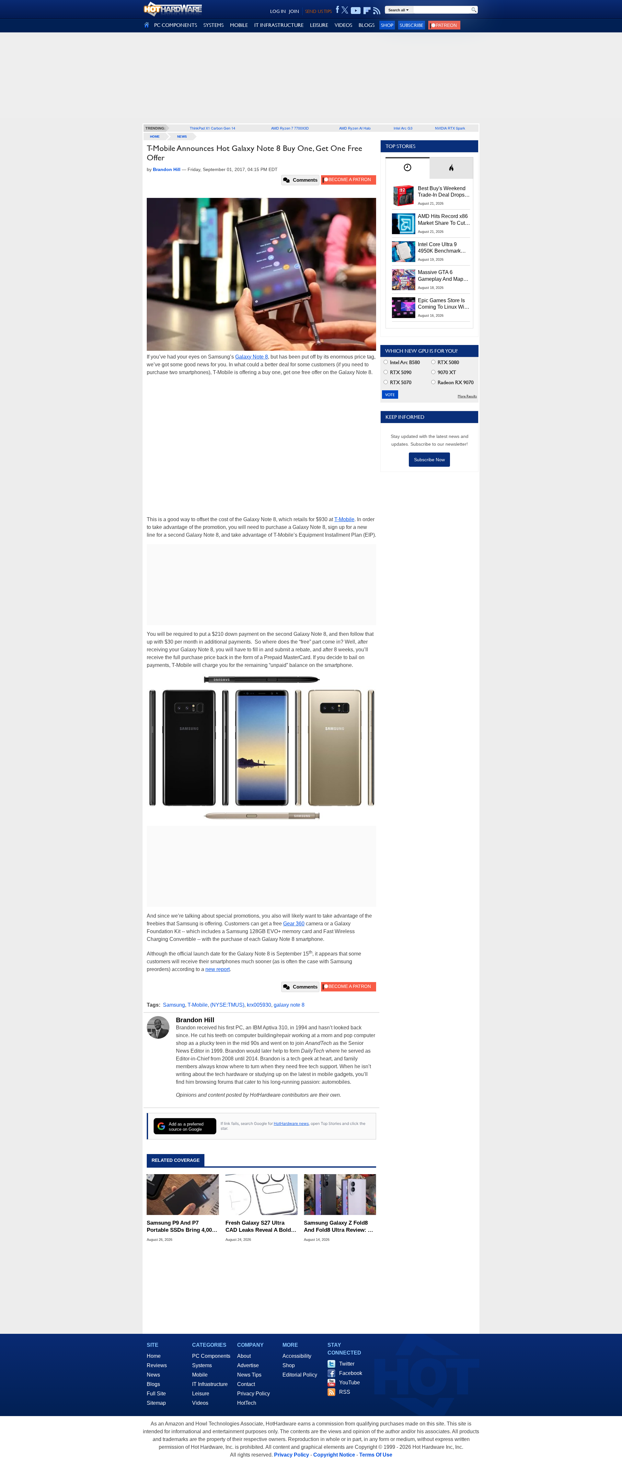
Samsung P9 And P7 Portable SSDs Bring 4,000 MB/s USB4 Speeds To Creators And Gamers (181, 1227)
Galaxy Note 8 (251, 357)
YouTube (349, 1382)
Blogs (153, 1384)
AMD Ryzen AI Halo (355, 128)
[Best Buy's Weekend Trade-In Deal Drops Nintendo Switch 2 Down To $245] (403, 195)
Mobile (200, 1375)
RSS (344, 1392)
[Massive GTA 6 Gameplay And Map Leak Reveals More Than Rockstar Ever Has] (403, 279)
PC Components (211, 1356)
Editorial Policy (299, 1375)
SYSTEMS (213, 25)
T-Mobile (344, 519)
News (182, 136)
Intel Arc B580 (404, 362)
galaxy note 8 (289, 1005)
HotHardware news (291, 1123)
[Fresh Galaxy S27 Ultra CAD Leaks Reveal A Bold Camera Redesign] (261, 1194)
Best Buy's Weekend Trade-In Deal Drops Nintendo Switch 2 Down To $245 (442, 192)
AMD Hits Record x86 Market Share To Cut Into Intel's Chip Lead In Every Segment (443, 219)
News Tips (249, 1375)
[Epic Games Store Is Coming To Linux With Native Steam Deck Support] (403, 307)
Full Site (156, 1393)
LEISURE (319, 25)
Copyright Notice (334, 1455)
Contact (246, 1384)
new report (217, 969)
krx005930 (259, 1005)
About (244, 1356)
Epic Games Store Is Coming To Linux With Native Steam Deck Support (443, 304)
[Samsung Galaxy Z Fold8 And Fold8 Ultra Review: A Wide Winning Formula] (340, 1194)
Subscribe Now (429, 459)
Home (154, 1356)
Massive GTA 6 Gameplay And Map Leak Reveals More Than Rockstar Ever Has (441, 275)
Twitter (346, 1364)
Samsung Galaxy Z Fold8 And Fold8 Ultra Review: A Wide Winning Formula (337, 1227)
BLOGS (366, 25)
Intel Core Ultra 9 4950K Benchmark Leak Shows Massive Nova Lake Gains (442, 248)
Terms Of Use (375, 1455)
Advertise (248, 1365)
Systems (202, 1365)
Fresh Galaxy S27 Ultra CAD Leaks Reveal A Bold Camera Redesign (258, 1227)
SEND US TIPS (318, 11)
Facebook (350, 1373)
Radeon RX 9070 (455, 382)
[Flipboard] (367, 11)
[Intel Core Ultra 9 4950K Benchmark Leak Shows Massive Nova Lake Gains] (403, 251)
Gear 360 (294, 923)
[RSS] (377, 11)
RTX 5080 (447, 362)
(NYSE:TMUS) (227, 1005)
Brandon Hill (195, 1020)
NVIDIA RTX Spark (450, 128)
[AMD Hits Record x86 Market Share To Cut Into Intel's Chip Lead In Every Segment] (403, 223)
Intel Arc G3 (403, 128)
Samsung (174, 1005)
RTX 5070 (400, 382)
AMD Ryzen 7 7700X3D (290, 128)
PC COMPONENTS (175, 25)
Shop (387, 25)
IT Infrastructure (210, 1384)
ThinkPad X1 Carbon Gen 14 (212, 128)
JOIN (294, 11)
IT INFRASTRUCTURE (279, 25)
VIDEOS (343, 25)
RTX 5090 (400, 372)
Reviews (157, 1365)
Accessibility (296, 1356)
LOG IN (278, 11)
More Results (467, 396)
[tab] (408, 168)
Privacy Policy (253, 1393)
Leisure (200, 1393)
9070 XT (446, 372)
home (155, 136)
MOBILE (239, 25)
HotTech (246, 1403)
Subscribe (411, 25)
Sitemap (156, 1403)
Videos (200, 1403)
